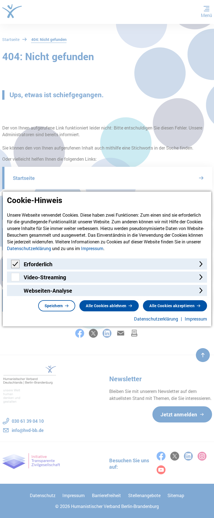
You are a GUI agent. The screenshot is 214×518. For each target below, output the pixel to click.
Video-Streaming (45, 277)
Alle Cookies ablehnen (106, 305)
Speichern (54, 305)
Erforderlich (38, 264)
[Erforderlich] (15, 266)
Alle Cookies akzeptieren (171, 305)
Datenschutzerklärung (29, 248)
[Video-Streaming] (15, 279)
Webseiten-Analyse (48, 290)
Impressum (92, 248)
